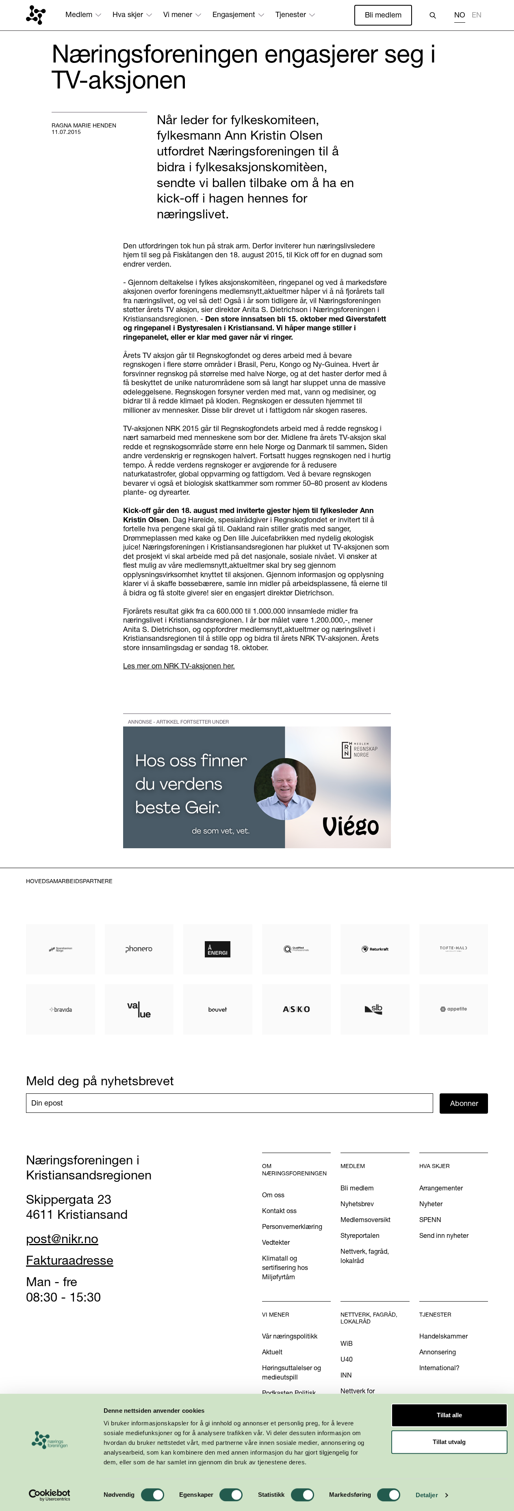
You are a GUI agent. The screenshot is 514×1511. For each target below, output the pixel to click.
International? (439, 1368)
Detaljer (427, 1495)
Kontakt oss (279, 1211)
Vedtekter (276, 1242)
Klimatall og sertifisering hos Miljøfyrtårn (285, 1267)
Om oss (273, 1195)
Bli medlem (383, 14)
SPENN (430, 1220)
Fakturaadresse (69, 1260)
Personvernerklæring (292, 1226)
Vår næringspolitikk (289, 1336)
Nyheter (430, 1204)
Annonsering (437, 1352)
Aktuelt (272, 1352)
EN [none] (476, 15)
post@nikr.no (62, 1238)
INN (346, 1375)
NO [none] (459, 15)
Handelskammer (443, 1336)
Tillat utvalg (449, 1441)
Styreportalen (360, 1235)
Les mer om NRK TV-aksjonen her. (179, 665)
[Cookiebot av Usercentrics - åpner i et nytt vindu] (49, 1495)
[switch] (231, 1494)
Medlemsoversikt (365, 1220)
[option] (476, 16)
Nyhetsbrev (357, 1204)
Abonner (464, 1103)
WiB (346, 1343)
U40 (346, 1359)
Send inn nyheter (443, 1235)
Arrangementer (441, 1188)
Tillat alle (449, 1415)
